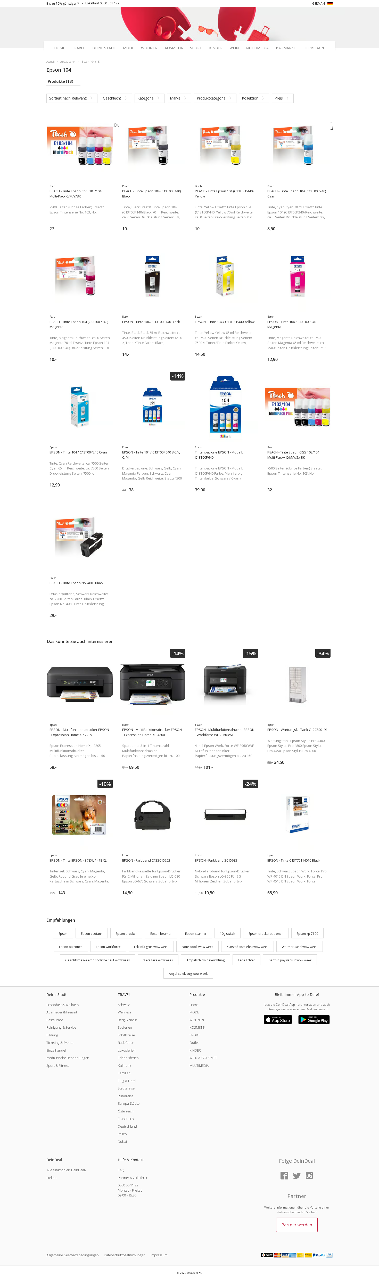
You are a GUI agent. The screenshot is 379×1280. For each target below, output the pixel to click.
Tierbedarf (314, 48)
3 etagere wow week (158, 960)
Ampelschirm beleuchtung (205, 960)
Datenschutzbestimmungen (124, 1255)
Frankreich (126, 1118)
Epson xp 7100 (307, 933)
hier (314, 1212)
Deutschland (127, 1126)
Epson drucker (126, 933)
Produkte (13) (60, 81)
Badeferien (126, 1042)
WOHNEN (197, 1020)
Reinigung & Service (61, 1027)
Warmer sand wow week (299, 947)
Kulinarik (124, 1065)
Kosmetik (174, 48)
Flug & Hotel (127, 1080)
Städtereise (126, 1088)
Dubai (122, 1141)
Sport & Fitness (57, 1065)
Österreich (126, 1111)
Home (59, 48)
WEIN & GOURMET (203, 1057)
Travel (78, 48)
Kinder (216, 48)
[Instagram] (309, 1176)
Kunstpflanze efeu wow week (247, 947)
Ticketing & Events (59, 1042)
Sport (196, 48)
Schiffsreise (126, 1035)
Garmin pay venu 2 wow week (289, 960)
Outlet (194, 1042)
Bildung (52, 1035)
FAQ (121, 1170)
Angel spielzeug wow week (188, 973)
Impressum (159, 1255)
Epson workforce (108, 947)
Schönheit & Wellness (62, 1004)
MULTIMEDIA (199, 1065)
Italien (122, 1134)
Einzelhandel (56, 1050)
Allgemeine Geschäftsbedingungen (72, 1255)
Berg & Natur (127, 1020)
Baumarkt (286, 48)
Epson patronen (71, 947)
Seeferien (125, 1027)
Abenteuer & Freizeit (61, 1012)
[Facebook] (284, 1176)
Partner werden (297, 1225)
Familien (124, 1073)
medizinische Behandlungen (67, 1057)
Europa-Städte (128, 1103)
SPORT (195, 1035)
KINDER (195, 1050)
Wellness (124, 1012)
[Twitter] (297, 1176)
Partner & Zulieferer (132, 1177)
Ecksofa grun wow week (151, 947)
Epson (63, 933)
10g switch (227, 933)
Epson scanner (196, 933)
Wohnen (149, 48)
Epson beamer (161, 933)
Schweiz (124, 1004)
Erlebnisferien (128, 1057)
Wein (234, 48)
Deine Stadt (104, 48)
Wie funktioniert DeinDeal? (66, 1170)
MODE (194, 1012)
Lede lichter (246, 960)
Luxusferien (127, 1050)
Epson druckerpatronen (266, 933)
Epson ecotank (91, 933)
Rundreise (125, 1096)
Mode (128, 48)
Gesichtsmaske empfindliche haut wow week (97, 960)
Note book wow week (197, 947)
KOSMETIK (197, 1027)
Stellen (51, 1177)
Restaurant (54, 1020)
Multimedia (257, 48)
